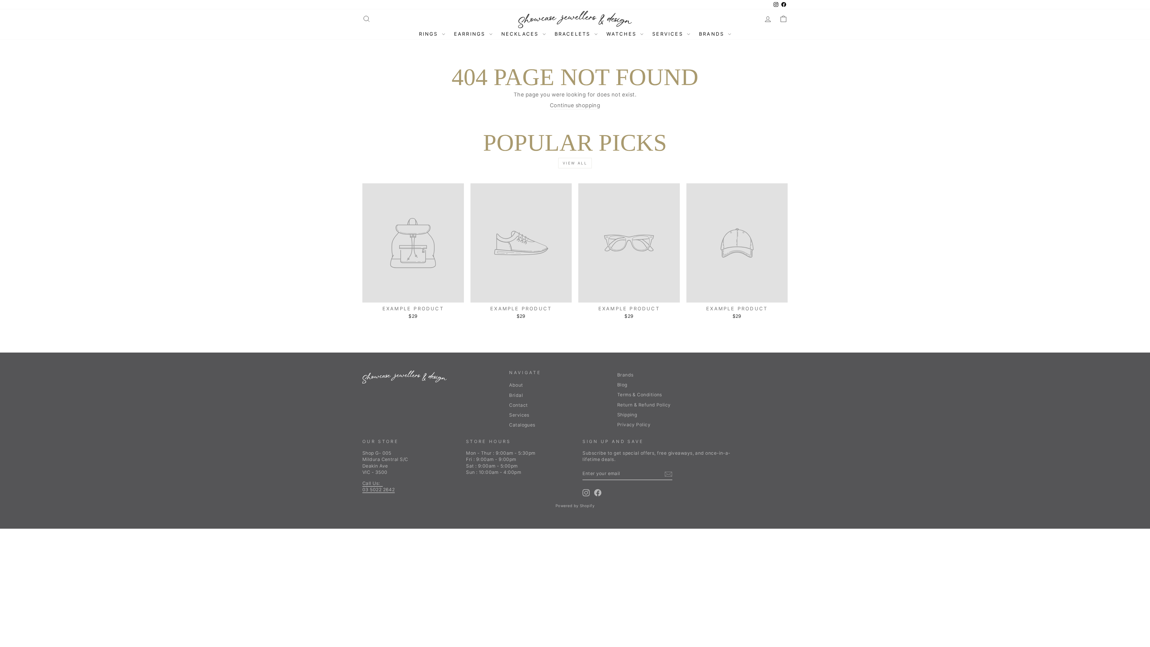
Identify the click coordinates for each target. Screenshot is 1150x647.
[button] (783, 18)
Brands (713, 34)
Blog (622, 385)
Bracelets (574, 34)
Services (669, 34)
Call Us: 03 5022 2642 (378, 486)
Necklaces (521, 34)
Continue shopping (575, 105)
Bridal (516, 395)
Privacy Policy (633, 424)
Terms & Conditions (639, 394)
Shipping (627, 415)
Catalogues (522, 425)
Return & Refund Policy (644, 405)
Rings (430, 34)
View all (575, 163)
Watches (622, 34)
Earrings (471, 34)
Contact (518, 405)
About (516, 385)
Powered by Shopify (575, 506)
